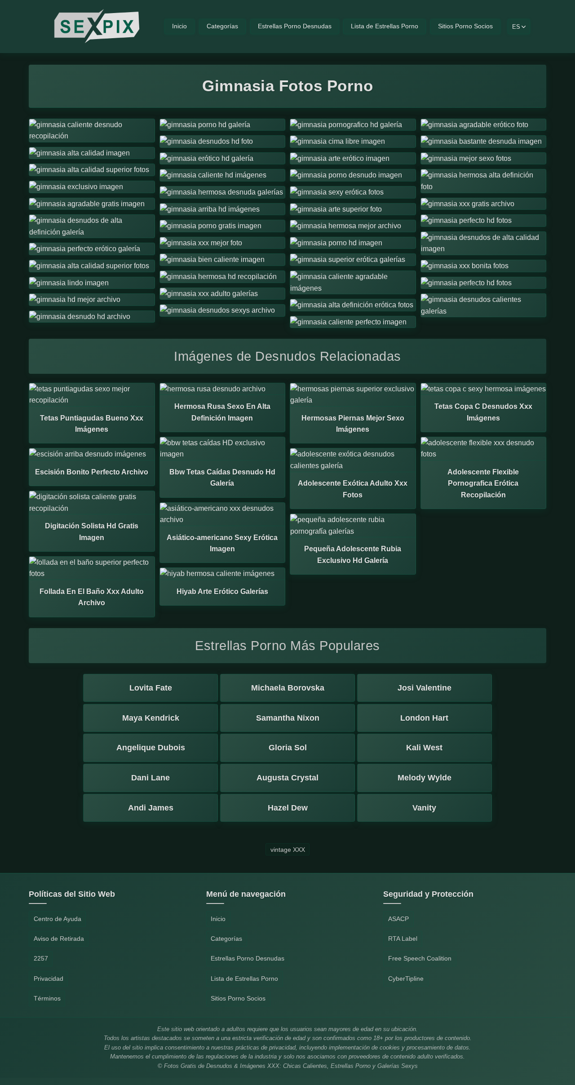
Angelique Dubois (150, 747)
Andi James (150, 807)
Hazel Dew (288, 807)
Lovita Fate (150, 687)
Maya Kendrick (150, 717)
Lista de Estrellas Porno (384, 26)
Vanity (424, 807)
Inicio (179, 26)
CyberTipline (406, 978)
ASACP (398, 918)
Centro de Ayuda (57, 918)
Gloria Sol (288, 747)
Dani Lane (150, 777)
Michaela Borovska (287, 687)
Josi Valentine (424, 687)
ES (516, 26)
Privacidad (48, 978)
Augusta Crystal (287, 777)
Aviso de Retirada (59, 938)
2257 (41, 958)
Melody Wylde (424, 777)
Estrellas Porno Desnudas (295, 26)
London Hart (424, 717)
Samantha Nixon (287, 717)
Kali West (424, 747)
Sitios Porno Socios (465, 26)
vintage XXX (287, 849)
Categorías (222, 26)
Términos (47, 998)
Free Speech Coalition (419, 958)
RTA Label (402, 938)
